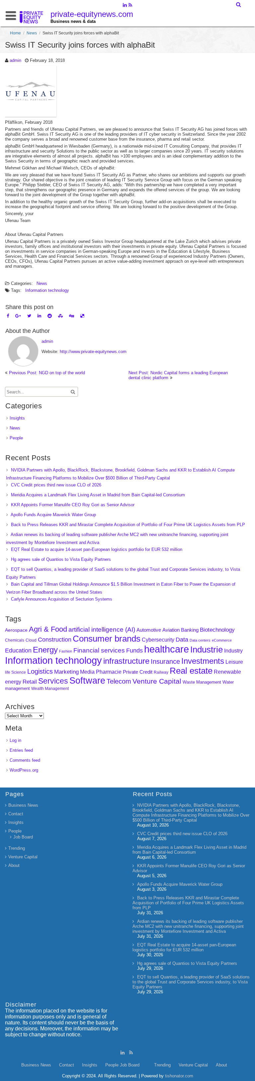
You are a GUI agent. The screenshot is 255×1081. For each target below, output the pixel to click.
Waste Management (202, 682)
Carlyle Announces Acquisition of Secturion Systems (61, 599)
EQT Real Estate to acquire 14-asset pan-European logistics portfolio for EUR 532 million (96, 549)
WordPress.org (24, 770)
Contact (15, 813)
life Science (15, 672)
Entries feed (21, 750)
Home (15, 33)
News (32, 33)
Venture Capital (156, 681)
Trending (16, 848)
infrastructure (126, 660)
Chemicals (14, 640)
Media (87, 672)
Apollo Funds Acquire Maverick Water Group (53, 514)
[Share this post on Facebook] (8, 316)
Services (53, 681)
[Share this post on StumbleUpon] (60, 316)
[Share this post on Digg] (71, 316)
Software (87, 681)
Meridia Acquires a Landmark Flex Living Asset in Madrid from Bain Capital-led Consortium (98, 494)
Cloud (31, 640)
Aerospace (16, 630)
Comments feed (25, 760)
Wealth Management (50, 688)
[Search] (239, 5)
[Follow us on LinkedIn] (125, 6)
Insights (17, 418)
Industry (233, 650)
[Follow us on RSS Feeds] (130, 6)
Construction (54, 639)
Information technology (47, 290)
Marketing (66, 672)
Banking (190, 630)
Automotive (148, 630)
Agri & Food (48, 629)
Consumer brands (106, 639)
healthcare (166, 649)
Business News (23, 805)
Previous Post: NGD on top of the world (47, 372)
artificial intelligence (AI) (101, 629)
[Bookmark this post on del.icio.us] (82, 316)
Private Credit (137, 672)
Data (182, 639)
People (16, 437)
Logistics (40, 671)
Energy (45, 649)
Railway (161, 672)
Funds (134, 650)
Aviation (171, 630)
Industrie (206, 649)
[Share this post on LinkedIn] (39, 316)
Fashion (65, 651)
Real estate (191, 670)
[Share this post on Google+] (18, 316)
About (14, 865)
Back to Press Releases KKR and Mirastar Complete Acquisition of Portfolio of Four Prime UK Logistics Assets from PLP (128, 524)
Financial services (99, 650)
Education (18, 650)
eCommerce (222, 640)
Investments (202, 660)
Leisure (234, 662)
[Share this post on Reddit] (49, 316)
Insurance (165, 661)
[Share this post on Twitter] (29, 316)
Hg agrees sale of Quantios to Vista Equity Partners (61, 559)
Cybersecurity (158, 640)
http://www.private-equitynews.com (93, 351)
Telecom (119, 681)
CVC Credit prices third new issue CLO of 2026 (56, 484)
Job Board (23, 836)
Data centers (200, 640)
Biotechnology (217, 630)
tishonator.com (179, 1075)
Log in (15, 740)
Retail (30, 682)
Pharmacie (109, 672)
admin (15, 60)
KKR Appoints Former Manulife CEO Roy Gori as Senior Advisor (72, 504)
